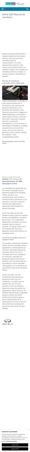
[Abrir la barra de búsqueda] (27, 9)
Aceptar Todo (15, 445)
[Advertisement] (15, 37)
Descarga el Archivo (9, 184)
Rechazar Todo (15, 448)
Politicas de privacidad (11, 441)
